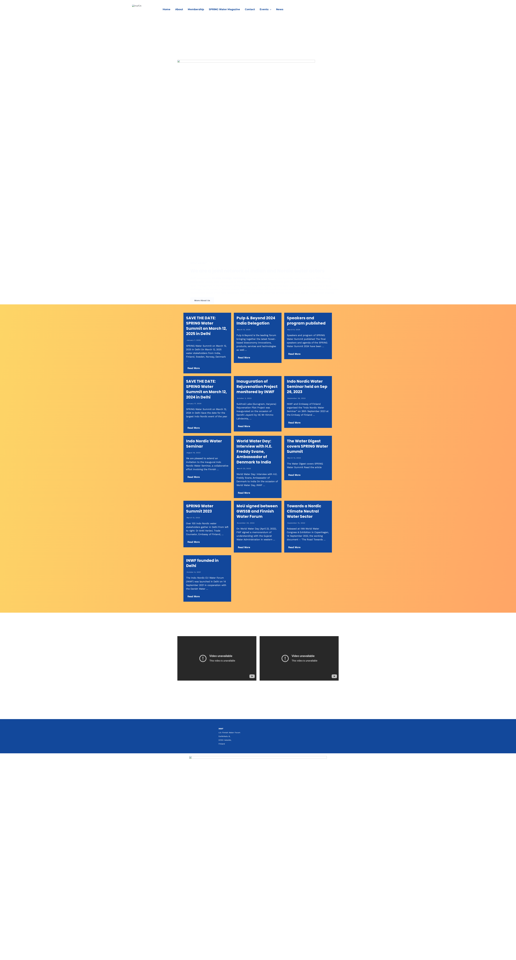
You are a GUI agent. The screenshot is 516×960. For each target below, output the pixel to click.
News (279, 9)
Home (166, 9)
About (179, 9)
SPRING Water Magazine (224, 9)
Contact (250, 9)
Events (264, 9)
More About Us (202, 300)
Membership (196, 9)
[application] (269, 9)
